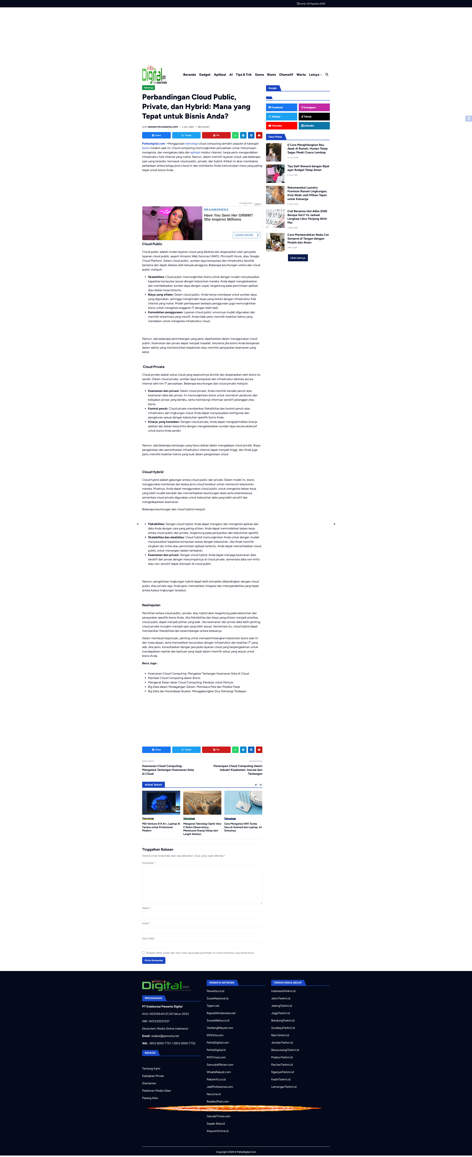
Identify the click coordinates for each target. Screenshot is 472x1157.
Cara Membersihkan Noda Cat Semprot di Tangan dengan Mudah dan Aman (308, 238)
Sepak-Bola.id (216, 1123)
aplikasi (195, 152)
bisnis (146, 148)
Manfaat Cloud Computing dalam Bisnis (174, 678)
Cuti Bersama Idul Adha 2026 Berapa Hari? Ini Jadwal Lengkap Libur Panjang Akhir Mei (307, 216)
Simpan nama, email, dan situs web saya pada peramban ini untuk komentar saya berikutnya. (200, 952)
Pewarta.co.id (215, 991)
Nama (146, 908)
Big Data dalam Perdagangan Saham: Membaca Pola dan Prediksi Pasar (194, 687)
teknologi (191, 143)
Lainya (314, 74)
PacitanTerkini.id (282, 1064)
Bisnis (271, 74)
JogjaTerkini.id (280, 1013)
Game (259, 74)
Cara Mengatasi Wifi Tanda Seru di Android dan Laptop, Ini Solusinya (202, 827)
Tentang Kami (151, 1068)
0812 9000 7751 (160, 1043)
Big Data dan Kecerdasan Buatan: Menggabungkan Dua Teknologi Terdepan (197, 691)
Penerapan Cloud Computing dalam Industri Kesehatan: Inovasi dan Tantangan (238, 769)
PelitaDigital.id (216, 1050)
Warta (301, 74)
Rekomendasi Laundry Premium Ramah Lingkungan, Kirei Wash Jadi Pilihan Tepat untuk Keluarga (307, 193)
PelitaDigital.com (218, 1042)
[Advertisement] (236, 35)
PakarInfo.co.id (216, 1079)
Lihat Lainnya (297, 257)
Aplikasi (220, 74)
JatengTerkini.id (281, 1005)
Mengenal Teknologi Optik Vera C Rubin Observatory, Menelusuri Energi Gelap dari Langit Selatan (161, 829)
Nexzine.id (214, 1094)
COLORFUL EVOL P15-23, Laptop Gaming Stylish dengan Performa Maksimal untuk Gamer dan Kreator (243, 829)
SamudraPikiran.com (220, 1064)
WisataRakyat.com (219, 1072)
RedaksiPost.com (218, 1101)
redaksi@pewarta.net (165, 1036)
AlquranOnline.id (217, 1131)
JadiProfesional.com (220, 1086)
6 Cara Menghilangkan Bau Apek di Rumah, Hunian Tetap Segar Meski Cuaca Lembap (307, 148)
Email (146, 923)
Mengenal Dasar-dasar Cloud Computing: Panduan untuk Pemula (190, 682)
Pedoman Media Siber (156, 1090)
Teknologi (148, 87)
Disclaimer (149, 1083)
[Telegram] (243, 135)
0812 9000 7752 (184, 1043)
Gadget (205, 74)
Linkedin (308, 125)
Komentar (149, 863)
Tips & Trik (244, 74)
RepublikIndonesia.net (221, 1013)
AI (231, 74)
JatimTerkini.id (280, 998)
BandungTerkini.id (282, 1020)
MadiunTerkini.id (282, 1057)
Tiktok (307, 116)
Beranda (189, 74)
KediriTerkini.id (280, 1079)
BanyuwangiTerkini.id (285, 1050)
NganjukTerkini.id (282, 1072)
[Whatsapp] (235, 135)
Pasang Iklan (150, 1098)
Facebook (277, 107)
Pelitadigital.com (153, 143)
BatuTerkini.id (280, 1035)
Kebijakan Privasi (153, 1076)
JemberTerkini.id (282, 1042)
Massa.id (212, 1109)
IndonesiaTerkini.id (283, 991)
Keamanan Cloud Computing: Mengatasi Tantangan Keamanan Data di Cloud (198, 673)
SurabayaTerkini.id (283, 1028)
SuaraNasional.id (217, 998)
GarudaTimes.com (218, 1116)
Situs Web (148, 938)
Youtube (276, 125)
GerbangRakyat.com (220, 1028)
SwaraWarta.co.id (218, 1020)
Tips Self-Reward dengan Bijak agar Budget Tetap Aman (308, 168)
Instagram (309, 107)
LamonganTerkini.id (283, 1086)
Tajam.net (213, 1005)
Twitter (275, 116)
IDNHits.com (215, 1035)
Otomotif (286, 74)
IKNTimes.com (216, 1057)
